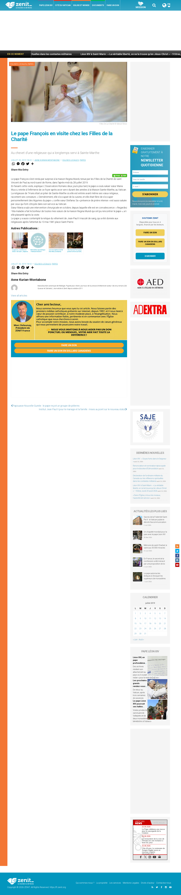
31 (145, 634)
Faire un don (113, 5)
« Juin (135, 640)
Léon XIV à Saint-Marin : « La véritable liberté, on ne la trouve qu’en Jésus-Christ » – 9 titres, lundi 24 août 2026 (109, 54)
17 (145, 623)
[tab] (141, 822)
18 (150, 623)
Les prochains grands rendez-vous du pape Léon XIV (140, 686)
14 (165, 618)
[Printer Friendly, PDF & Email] (119, 175)
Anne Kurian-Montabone (47, 160)
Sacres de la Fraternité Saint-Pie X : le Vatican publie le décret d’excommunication (155, 519)
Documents (98, 5)
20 (160, 623)
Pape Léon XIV (45, 5)
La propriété (101, 883)
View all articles (19, 295)
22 (135, 628)
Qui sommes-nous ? (85, 883)
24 (145, 628)
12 (155, 618)
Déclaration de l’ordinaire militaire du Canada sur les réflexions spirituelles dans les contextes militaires (148, 478)
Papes (31, 64)
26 (155, 628)
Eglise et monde (81, 5)
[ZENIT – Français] (21, 5)
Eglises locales (18, 64)
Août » (141, 640)
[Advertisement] (90, 30)
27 (160, 628)
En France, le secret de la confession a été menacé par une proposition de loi (154, 561)
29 (135, 634)
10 (145, 618)
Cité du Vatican (63, 5)
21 (165, 623)
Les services (115, 883)
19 (155, 623)
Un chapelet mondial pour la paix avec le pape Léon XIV (155, 533)
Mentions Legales (131, 883)
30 (140, 634)
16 (140, 623)
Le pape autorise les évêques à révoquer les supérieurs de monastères (155, 576)
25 (150, 628)
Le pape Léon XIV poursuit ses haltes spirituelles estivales (139, 706)
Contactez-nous (163, 883)
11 (150, 618)
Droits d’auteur (147, 883)
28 (165, 628)
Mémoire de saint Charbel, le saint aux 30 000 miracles (155, 546)
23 (140, 628)
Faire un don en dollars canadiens (69, 350)
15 (135, 623)
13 (160, 618)
